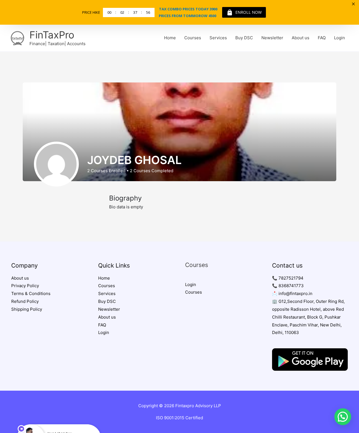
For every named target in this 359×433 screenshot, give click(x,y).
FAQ (322, 37)
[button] (342, 416)
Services (218, 37)
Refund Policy (25, 301)
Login (339, 37)
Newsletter (272, 37)
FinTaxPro (51, 35)
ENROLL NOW (248, 12)
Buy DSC (244, 37)
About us (300, 37)
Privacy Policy (25, 285)
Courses (192, 37)
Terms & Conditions (30, 293)
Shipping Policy (26, 309)
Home (170, 37)
